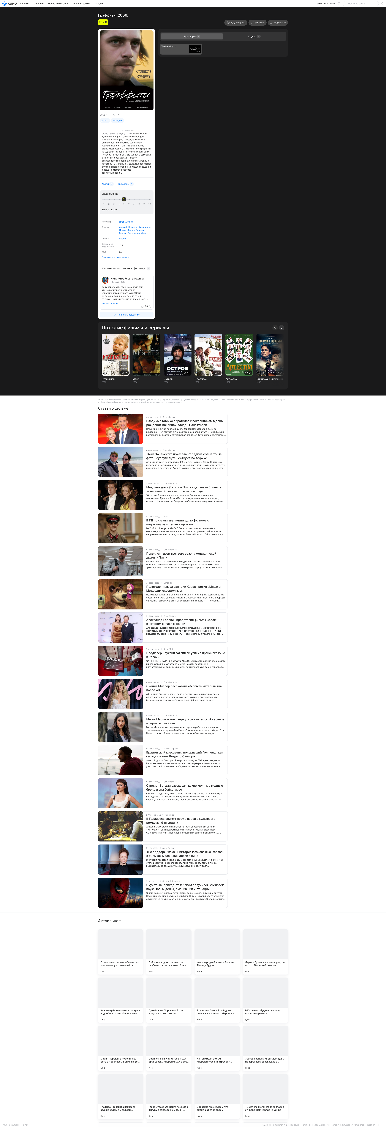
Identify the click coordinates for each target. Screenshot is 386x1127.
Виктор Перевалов (129, 233)
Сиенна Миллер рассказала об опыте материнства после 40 (184, 688)
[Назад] (275, 327)
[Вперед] (281, 327)
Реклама (26, 1125)
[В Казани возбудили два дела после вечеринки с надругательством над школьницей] (265, 1000)
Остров (168, 378)
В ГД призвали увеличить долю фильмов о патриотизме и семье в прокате (177, 522)
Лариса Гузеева (135, 230)
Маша (136, 378)
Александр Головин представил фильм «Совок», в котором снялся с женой (182, 622)
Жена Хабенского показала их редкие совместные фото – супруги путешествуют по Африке (184, 456)
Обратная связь (374, 1125)
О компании (14, 1125)
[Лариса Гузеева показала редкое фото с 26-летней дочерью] (265, 952)
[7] (134, 203)
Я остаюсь (201, 378)
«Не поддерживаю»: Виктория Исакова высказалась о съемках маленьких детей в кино (185, 854)
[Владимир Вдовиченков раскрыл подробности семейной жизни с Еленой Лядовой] (120, 1000)
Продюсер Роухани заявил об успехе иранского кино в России (185, 655)
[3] (114, 203)
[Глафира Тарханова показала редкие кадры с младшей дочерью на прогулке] (120, 1096)
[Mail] (4, 3)
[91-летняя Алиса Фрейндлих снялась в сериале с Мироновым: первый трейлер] (217, 1000)
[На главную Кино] (12, 3)
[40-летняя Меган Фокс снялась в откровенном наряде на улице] (265, 1096)
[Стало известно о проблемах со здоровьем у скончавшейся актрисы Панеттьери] (120, 952)
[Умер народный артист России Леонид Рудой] (217, 952)
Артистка (231, 378)
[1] (104, 203)
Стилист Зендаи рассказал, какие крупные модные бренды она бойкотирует (184, 787)
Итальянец (108, 378)
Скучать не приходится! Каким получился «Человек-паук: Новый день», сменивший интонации (185, 887)
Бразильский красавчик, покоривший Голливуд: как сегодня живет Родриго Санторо (184, 754)
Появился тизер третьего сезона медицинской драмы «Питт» (181, 555)
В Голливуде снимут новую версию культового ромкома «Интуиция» (180, 820)
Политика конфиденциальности (315, 1125)
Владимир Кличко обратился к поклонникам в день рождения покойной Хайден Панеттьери (184, 423)
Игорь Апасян (126, 221)
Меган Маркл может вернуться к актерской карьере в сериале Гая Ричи (185, 721)
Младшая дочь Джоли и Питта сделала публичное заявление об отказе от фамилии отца (183, 489)
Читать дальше (110, 303)
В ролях (105, 227)
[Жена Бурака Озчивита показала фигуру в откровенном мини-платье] (168, 1096)
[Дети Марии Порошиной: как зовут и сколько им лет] (168, 1000)
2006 (102, 114)
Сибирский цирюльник (270, 378)
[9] (144, 203)
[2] (109, 203)
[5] (124, 203)
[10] (149, 203)
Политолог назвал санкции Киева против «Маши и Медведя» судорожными (183, 588)
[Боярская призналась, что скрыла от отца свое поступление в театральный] (217, 1096)
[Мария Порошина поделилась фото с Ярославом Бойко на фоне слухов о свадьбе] (120, 1048)
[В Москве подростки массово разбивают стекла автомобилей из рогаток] (168, 952)
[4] (119, 203)
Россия (123, 238)
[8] (139, 203)
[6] (129, 203)
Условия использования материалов (348, 1125)
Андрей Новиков (128, 227)
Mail (5, 1125)
